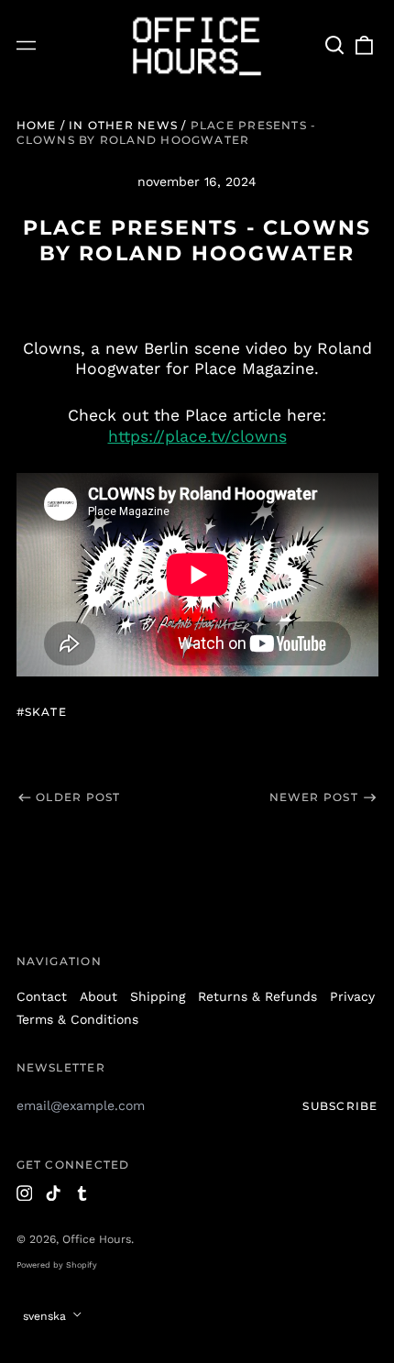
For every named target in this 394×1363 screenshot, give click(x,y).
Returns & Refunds (257, 996)
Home (36, 125)
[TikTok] (53, 1193)
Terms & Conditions (77, 1019)
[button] (335, 45)
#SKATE (41, 712)
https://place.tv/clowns (197, 436)
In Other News (123, 125)
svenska (46, 1316)
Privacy (352, 996)
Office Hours (96, 1239)
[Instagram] (24, 1193)
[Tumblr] (82, 1193)
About (98, 996)
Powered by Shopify (56, 1265)
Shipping (157, 996)
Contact (41, 996)
